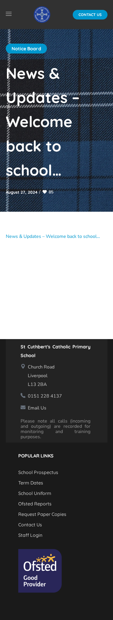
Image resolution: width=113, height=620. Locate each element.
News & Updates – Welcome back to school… (53, 236)
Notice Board (26, 48)
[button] (90, 14)
